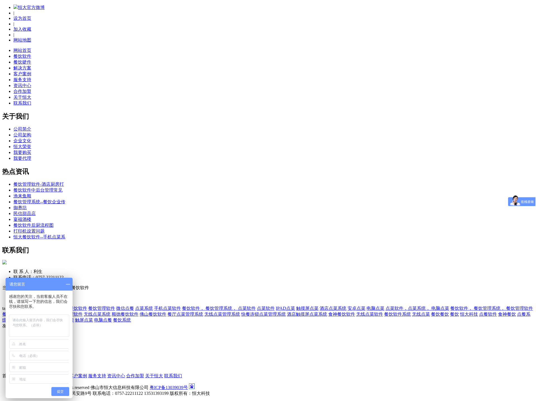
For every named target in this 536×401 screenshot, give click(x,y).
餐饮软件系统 (397, 314)
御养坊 (20, 207)
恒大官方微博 (31, 7)
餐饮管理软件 (101, 308)
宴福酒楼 (22, 219)
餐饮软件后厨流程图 (33, 225)
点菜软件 (266, 308)
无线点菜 (421, 314)
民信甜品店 (24, 213)
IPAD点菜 (285, 308)
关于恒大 (22, 97)
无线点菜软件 (369, 314)
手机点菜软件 (167, 308)
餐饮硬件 (22, 62)
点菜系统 (144, 308)
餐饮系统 (122, 320)
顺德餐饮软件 (125, 314)
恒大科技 (469, 314)
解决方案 (22, 68)
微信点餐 (125, 308)
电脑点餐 (103, 320)
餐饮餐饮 (440, 314)
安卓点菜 (356, 308)
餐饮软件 (22, 56)
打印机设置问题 (29, 231)
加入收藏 (22, 29)
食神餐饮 (507, 314)
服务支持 (22, 79)
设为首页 (22, 18)
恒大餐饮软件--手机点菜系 (39, 237)
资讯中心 (22, 85)
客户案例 (22, 73)
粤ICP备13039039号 (169, 387)
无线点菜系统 (97, 314)
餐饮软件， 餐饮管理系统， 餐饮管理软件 (491, 308)
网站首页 (22, 50)
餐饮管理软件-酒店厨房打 (38, 184)
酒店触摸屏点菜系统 (307, 314)
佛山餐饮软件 (153, 314)
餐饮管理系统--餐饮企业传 (39, 201)
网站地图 (22, 40)
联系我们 (22, 103)
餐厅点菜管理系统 (185, 314)
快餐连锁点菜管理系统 (263, 314)
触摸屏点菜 (307, 308)
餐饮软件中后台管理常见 (38, 190)
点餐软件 (488, 314)
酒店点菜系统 (333, 308)
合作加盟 (22, 91)
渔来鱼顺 (22, 196)
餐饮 (454, 314)
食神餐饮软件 (341, 314)
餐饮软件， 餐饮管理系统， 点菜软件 (219, 308)
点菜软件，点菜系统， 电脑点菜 (417, 308)
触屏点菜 (84, 320)
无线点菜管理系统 (222, 314)
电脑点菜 (375, 308)
